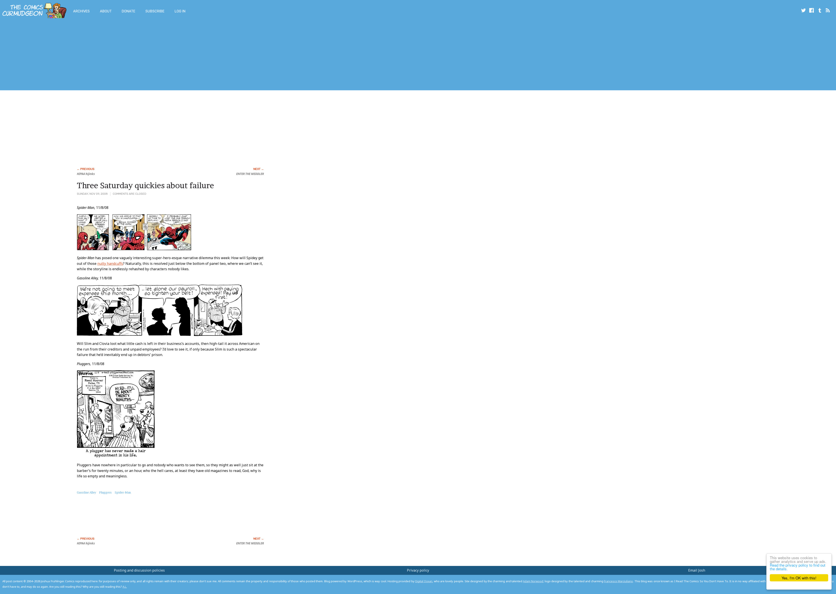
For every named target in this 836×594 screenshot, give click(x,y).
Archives (81, 11)
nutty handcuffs (110, 263)
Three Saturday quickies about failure (145, 185)
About (106, 11)
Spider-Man (123, 492)
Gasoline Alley (86, 492)
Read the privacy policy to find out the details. (797, 566)
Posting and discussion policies (139, 570)
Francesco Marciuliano (618, 581)
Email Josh (696, 570)
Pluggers (105, 492)
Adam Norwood (533, 581)
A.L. (125, 587)
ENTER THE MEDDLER (250, 174)
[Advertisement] (79, 55)
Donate (128, 11)
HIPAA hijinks (86, 174)
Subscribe (154, 11)
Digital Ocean (423, 581)
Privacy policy (418, 570)
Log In (180, 11)
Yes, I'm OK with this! (799, 578)
